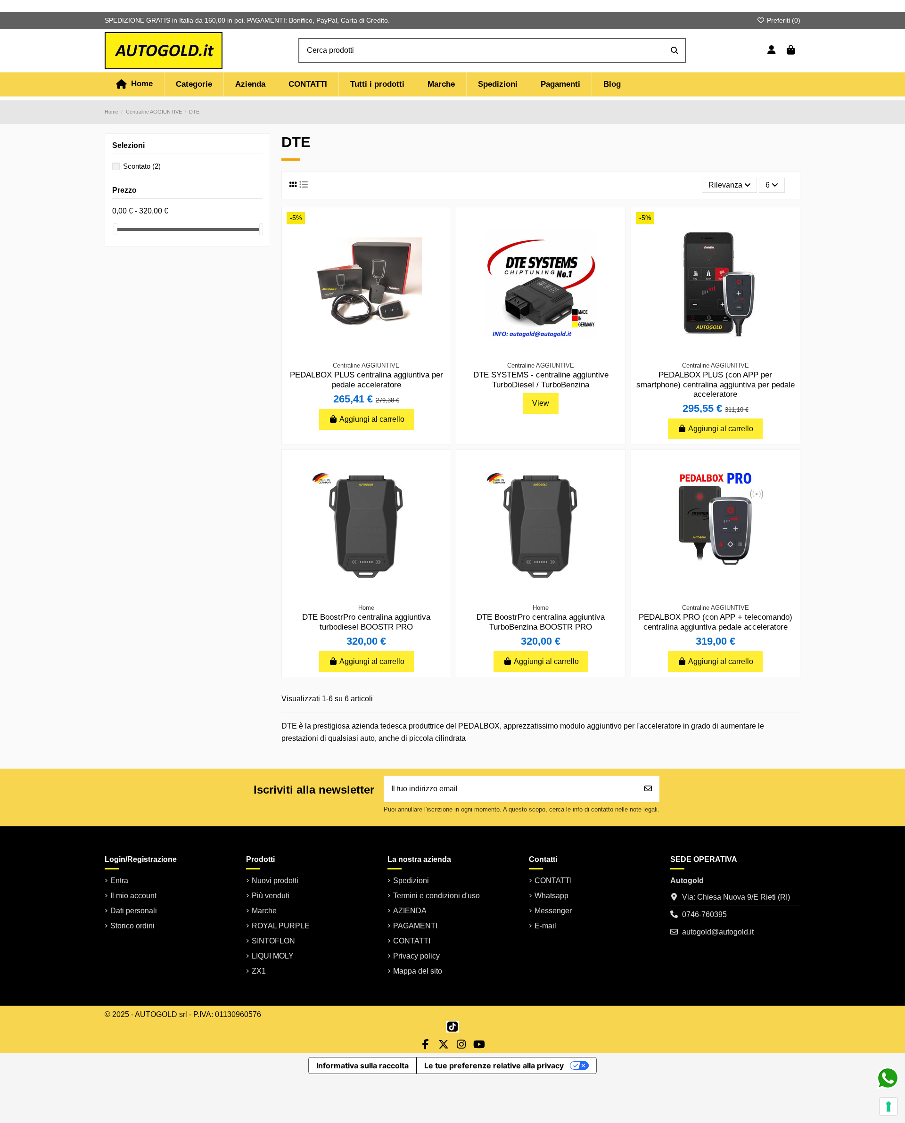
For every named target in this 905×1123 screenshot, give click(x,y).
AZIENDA (410, 911)
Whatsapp (551, 896)
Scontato (142, 166)
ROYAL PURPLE (281, 926)
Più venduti (270, 896)
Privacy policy (416, 956)
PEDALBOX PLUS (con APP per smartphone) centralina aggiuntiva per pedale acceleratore (715, 384)
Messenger (553, 911)
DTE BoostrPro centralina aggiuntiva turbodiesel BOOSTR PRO (366, 622)
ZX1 (259, 971)
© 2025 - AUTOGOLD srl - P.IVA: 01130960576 (183, 1014)
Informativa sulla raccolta (362, 1065)
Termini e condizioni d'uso (436, 896)
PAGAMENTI (415, 926)
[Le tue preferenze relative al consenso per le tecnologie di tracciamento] (888, 1106)
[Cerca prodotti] (674, 51)
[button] (193, 84)
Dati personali (133, 911)
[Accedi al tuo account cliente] (771, 51)
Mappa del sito (417, 971)
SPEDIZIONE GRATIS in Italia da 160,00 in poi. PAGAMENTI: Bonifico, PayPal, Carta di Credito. (247, 20)
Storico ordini (132, 926)
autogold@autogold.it (718, 932)
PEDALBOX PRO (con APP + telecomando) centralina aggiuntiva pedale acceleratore (715, 622)
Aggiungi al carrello (371, 419)
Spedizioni (411, 881)
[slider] (115, 229)
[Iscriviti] (648, 789)
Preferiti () (782, 20)
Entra (119, 881)
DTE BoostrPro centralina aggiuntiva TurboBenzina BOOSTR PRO (541, 622)
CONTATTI (411, 941)
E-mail (545, 926)
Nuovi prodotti (275, 881)
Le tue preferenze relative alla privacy (494, 1065)
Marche (264, 911)
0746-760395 (704, 914)
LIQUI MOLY (273, 956)
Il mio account (133, 896)
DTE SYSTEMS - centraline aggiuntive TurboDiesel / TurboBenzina (541, 379)
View (540, 403)
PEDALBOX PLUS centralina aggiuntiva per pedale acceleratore (366, 379)
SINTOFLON (273, 941)
